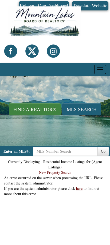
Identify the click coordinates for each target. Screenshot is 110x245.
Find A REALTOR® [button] (34, 109)
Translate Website (90, 5)
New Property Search (55, 172)
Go (103, 151)
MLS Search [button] (82, 109)
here (79, 188)
